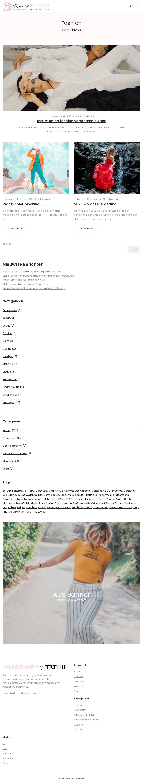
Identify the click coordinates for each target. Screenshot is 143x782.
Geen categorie (12, 445)
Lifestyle (8, 356)
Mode (47, 199)
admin (8, 199)
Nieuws (78, 691)
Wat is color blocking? (22, 204)
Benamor (17, 490)
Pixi (19, 507)
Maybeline (9, 503)
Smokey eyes (11, 394)
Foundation (80, 709)
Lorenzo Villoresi (105, 499)
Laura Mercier (32, 499)
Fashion (79, 116)
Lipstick (78, 729)
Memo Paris (38, 503)
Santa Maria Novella (59, 507)
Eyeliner (78, 705)
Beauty (7, 318)
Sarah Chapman (82, 507)
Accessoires (10, 310)
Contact (78, 676)
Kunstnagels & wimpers (86, 719)
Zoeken (7, 244)
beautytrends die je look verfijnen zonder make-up (34, 288)
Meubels (8, 461)
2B (4, 743)
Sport (6, 468)
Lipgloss (78, 724)
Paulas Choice (114, 503)
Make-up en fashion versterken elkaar (71, 120)
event (6, 325)
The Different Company (123, 507)
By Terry (29, 490)
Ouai (102, 503)
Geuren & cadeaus (84, 714)
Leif (44, 499)
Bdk (9, 490)
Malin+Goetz (123, 499)
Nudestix (85, 503)
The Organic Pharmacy (17, 511)
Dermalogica (51, 495)
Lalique (19, 499)
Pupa (25, 507)
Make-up (89, 116)
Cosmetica (9, 438)
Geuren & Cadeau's (15, 453)
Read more (15, 228)
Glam (6, 341)
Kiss (112, 495)
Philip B (12, 507)
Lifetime (52, 499)
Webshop (79, 686)
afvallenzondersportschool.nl (24, 693)
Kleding (7, 348)
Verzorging (9, 402)
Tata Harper (100, 507)
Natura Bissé (71, 503)
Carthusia (41, 490)
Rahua (33, 507)
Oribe (94, 503)
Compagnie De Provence (107, 490)
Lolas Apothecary (84, 499)
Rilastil (42, 507)
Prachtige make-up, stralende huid (24, 280)
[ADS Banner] (71, 583)
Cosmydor (26, 495)
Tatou (53, 116)
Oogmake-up (11, 387)
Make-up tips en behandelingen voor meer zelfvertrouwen (38, 276)
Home (65, 29)
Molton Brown (54, 503)
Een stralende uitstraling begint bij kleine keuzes (32, 271)
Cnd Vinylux (56, 490)
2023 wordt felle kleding (95, 204)
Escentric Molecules (73, 495)
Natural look (10, 379)
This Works (38, 511)
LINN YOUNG (65, 499)
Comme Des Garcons (77, 490)
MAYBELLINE (22, 503)
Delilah (38, 495)
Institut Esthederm (97, 495)
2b (4, 490)
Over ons (78, 681)
